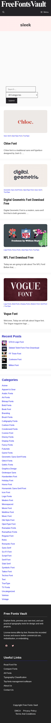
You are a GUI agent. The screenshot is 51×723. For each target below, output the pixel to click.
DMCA (18, 711)
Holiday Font (7, 480)
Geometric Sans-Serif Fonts (13, 190)
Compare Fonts (10, 669)
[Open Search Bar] (3, 12)
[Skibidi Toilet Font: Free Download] (4, 349)
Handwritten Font (9, 477)
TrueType (26, 136)
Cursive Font (7, 433)
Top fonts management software (18, 681)
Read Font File (10, 665)
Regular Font (7, 536)
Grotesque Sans (9, 473)
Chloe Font (10, 143)
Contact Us (8, 690)
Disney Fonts (7, 437)
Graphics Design (9, 469)
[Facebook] (6, 645)
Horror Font (7, 484)
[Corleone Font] (4, 361)
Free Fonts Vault (30, 705)
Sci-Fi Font (7, 552)
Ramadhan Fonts (9, 532)
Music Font (7, 516)
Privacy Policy (30, 711)
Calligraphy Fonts (9, 421)
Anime (5, 386)
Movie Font (7, 508)
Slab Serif (6, 564)
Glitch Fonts (7, 461)
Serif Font (44, 304)
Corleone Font (15, 359)
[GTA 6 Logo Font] (4, 343)
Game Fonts (7, 453)
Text (3, 579)
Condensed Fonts (10, 429)
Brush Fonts (7, 417)
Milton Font (14, 365)
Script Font (6, 556)
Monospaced (7, 504)
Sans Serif (7, 136)
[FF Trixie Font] (4, 355)
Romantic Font (8, 544)
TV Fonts (6, 587)
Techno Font (7, 575)
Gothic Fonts (7, 465)
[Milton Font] (4, 367)
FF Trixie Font (15, 354)
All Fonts (8, 673)
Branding (6, 413)
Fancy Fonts (16, 250)
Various (5, 595)
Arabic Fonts (7, 393)
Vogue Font (11, 314)
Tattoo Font (7, 572)
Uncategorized (8, 591)
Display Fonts (25, 304)
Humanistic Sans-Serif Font (14, 488)
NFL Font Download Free (19, 257)
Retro (4, 540)
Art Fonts (6, 397)
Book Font (6, 409)
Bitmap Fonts (7, 401)
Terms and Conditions (25, 714)
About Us (8, 686)
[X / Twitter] (13, 645)
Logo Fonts (7, 250)
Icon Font (6, 492)
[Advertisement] (25, 57)
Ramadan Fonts (9, 528)
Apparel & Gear (8, 389)
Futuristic (6, 449)
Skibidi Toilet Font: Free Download (24, 348)
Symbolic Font (8, 568)
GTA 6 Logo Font (16, 342)
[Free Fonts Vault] (23, 4)
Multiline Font (8, 512)
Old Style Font (8, 520)
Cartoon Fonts (8, 425)
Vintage (5, 599)
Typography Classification (15, 677)
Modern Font (35, 304)
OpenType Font (17, 136)
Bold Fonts (16, 304)
